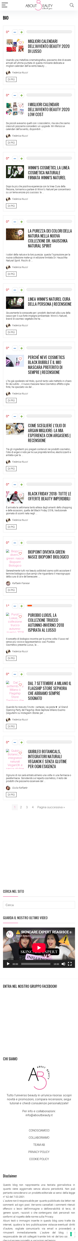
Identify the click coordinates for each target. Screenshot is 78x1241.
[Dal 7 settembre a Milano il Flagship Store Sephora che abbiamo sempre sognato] (15, 682)
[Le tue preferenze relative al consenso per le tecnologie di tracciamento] (71, 1234)
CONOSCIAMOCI (39, 1130)
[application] (39, 948)
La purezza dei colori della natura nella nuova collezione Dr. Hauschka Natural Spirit (50, 238)
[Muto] (63, 964)
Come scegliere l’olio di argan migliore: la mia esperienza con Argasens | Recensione (49, 433)
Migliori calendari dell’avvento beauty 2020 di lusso (49, 46)
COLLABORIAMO (39, 1137)
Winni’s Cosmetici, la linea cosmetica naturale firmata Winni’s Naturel (49, 172)
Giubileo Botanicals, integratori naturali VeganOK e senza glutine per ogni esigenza (47, 759)
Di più (11, 79)
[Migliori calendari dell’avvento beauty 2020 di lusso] (15, 40)
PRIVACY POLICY (39, 1152)
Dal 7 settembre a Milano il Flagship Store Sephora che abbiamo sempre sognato (49, 690)
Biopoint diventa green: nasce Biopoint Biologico (48, 554)
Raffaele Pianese (20, 583)
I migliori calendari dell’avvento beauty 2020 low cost (49, 109)
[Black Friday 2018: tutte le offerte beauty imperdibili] (15, 493)
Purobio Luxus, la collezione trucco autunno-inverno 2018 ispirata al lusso (46, 622)
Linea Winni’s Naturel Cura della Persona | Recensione (50, 301)
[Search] (72, 5)
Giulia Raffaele (19, 787)
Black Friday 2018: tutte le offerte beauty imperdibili (49, 496)
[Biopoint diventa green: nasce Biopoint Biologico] (15, 551)
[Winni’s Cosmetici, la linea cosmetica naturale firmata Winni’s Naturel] (15, 167)
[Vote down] (14, 32)
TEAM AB (39, 1144)
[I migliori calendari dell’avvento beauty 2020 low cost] (15, 104)
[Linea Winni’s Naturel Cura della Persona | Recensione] (15, 298)
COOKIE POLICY (39, 1159)
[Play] (8, 964)
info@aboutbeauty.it (39, 1115)
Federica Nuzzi (19, 72)
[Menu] (5, 5)
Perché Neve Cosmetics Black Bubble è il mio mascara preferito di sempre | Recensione (46, 364)
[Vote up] (21, 32)
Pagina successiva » (51, 807)
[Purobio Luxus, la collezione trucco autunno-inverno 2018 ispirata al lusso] (15, 614)
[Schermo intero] (70, 964)
